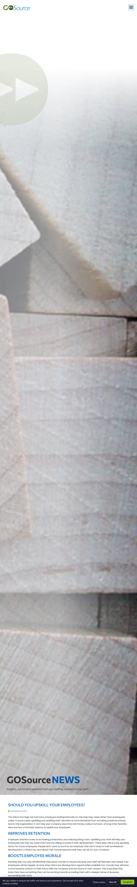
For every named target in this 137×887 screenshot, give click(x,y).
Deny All (113, 882)
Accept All (127, 882)
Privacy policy (99, 882)
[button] (131, 7)
